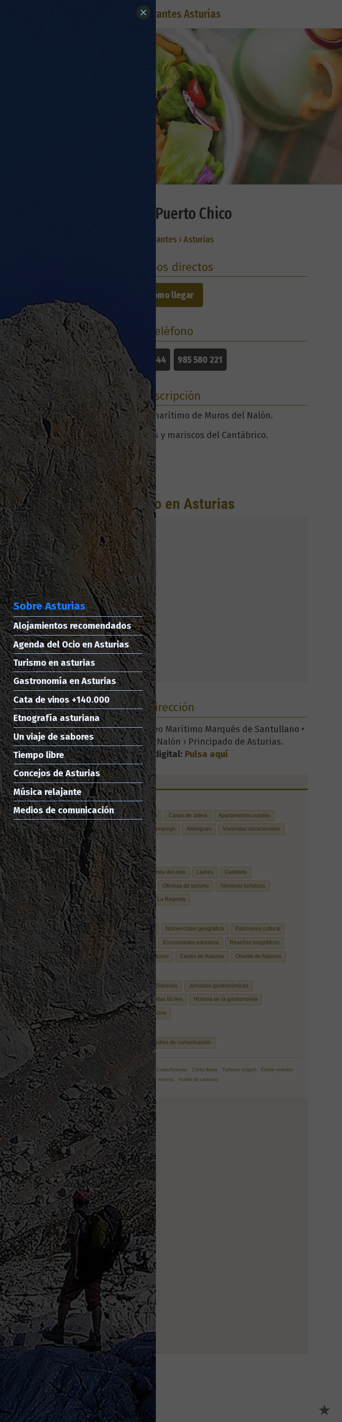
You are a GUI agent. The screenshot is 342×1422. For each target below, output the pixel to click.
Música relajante (47, 792)
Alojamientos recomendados (72, 625)
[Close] (143, 12)
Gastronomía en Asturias (64, 681)
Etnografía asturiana (56, 718)
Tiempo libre (38, 755)
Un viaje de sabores (53, 736)
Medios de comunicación (63, 810)
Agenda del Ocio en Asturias (71, 644)
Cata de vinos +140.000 (61, 699)
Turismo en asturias (54, 662)
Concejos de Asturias (56, 773)
